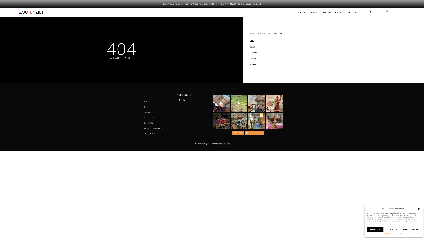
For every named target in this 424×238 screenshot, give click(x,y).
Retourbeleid (149, 123)
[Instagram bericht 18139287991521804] (221, 121)
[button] (419, 209)
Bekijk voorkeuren (411, 229)
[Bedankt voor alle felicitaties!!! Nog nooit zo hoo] (221, 103)
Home (303, 12)
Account (352, 12)
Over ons (326, 12)
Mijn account (149, 117)
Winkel (146, 101)
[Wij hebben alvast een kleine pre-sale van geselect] (274, 103)
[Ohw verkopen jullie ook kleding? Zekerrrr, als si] (239, 121)
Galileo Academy (223, 144)
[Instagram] (184, 100)
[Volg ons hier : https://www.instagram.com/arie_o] (274, 121)
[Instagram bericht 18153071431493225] (239, 103)
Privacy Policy (398, 234)
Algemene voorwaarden (153, 128)
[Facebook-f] (179, 100)
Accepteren (375, 229)
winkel (313, 12)
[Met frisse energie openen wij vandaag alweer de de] (256, 121)
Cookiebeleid (388, 234)
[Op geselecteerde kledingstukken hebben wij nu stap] (256, 103)
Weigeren (393, 229)
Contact (339, 12)
